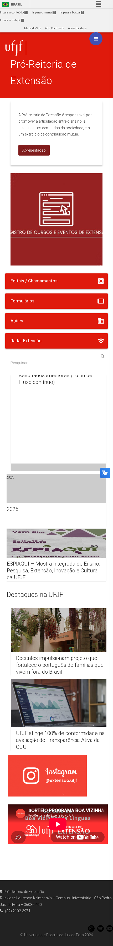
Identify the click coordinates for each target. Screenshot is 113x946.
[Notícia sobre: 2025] (54, 500)
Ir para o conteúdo (13, 12)
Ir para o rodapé (11, 20)
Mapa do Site (32, 28)
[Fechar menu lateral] (95, 38)
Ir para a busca (71, 12)
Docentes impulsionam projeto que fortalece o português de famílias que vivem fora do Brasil (60, 665)
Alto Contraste (54, 28)
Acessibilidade (77, 28)
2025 (12, 509)
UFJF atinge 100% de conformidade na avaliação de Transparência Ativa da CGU (60, 740)
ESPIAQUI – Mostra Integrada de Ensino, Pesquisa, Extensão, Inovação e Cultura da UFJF (53, 571)
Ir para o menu (43, 12)
